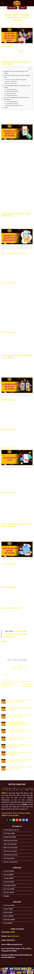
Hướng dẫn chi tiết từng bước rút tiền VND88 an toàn (17, 76)
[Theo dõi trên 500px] (23, 819)
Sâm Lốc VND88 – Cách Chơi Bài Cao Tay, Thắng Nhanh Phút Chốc (19, 760)
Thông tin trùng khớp (11, 95)
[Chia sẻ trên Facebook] (12, 659)
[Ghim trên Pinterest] (21, 659)
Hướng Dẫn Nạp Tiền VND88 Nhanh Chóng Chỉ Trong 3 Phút (8, 684)
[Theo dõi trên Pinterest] (17, 819)
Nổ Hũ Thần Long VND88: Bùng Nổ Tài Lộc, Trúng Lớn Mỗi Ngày (19, 716)
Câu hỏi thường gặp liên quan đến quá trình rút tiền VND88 (17, 98)
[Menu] (2, 3)
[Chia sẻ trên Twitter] (15, 659)
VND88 (21, 51)
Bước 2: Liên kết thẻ (11, 81)
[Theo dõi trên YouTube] (20, 819)
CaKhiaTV (4, 815)
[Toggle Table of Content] (29, 68)
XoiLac (28, 813)
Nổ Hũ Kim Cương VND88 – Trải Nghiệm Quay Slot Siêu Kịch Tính (17, 723)
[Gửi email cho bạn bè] (18, 659)
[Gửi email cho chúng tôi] (10, 819)
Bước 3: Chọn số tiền (11, 83)
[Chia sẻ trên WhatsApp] (8, 659)
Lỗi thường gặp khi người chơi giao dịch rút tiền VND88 (17, 86)
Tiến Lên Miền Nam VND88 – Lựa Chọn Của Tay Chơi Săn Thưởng (20, 731)
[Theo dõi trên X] (7, 819)
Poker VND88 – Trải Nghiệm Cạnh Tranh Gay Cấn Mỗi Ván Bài (20, 745)
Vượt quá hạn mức (11, 93)
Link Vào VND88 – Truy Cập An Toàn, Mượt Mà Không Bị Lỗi (16, 634)
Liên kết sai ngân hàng (12, 91)
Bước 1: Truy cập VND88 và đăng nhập (16, 79)
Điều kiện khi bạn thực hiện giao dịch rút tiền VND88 (16, 72)
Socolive (15, 815)
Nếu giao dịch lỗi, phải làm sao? (14, 105)
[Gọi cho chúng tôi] (13, 819)
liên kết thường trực (17, 668)
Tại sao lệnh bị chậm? (12, 101)
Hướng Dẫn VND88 (17, 12)
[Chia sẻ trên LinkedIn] (25, 659)
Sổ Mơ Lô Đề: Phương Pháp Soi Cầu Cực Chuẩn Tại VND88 (18, 701)
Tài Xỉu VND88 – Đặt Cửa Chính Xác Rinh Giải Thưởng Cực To (18, 738)
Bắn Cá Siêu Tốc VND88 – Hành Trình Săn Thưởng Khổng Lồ (25, 684)
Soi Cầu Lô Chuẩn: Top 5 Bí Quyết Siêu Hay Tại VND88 (19, 708)
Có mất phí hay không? (12, 103)
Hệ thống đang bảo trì (11, 89)
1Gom (10, 815)
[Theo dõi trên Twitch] (26, 819)
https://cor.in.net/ (13, 936)
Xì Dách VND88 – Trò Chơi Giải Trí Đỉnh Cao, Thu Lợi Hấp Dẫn (19, 768)
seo (28, 25)
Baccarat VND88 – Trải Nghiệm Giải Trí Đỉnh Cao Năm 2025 (19, 753)
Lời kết (5, 107)
